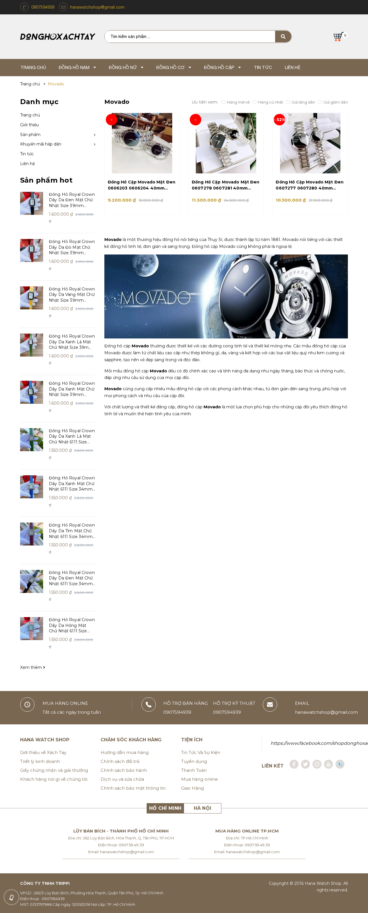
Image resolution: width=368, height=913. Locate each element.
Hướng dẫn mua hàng (125, 752)
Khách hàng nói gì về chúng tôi (53, 779)
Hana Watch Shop (44, 739)
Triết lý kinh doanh (40, 761)
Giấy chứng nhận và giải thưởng (54, 770)
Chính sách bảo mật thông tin (133, 788)
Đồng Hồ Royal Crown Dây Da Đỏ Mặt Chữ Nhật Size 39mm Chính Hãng (72, 247)
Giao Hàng (192, 788)
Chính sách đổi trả (120, 761)
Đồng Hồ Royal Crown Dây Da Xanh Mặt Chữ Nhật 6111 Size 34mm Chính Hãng (72, 483)
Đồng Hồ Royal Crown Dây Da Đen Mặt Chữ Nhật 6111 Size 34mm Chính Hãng (72, 578)
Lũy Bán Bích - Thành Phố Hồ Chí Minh (121, 831)
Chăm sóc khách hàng (131, 739)
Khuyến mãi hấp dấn (40, 144)
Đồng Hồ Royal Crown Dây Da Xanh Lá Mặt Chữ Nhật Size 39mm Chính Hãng (72, 342)
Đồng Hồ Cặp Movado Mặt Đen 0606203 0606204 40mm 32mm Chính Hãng (142, 185)
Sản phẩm (30, 134)
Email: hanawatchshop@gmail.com (121, 851)
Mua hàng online (199, 779)
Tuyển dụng (194, 761)
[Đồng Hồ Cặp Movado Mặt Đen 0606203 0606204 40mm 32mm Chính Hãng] (142, 143)
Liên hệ (27, 163)
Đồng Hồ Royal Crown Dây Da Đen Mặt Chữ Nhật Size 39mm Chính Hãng (72, 200)
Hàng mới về (238, 102)
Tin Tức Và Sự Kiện (200, 752)
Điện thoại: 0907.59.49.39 (121, 845)
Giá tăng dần (303, 102)
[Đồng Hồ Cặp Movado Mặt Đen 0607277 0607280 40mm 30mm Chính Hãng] (310, 143)
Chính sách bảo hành (124, 770)
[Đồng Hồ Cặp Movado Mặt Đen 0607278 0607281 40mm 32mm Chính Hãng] (226, 143)
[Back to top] (355, 896)
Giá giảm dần (335, 102)
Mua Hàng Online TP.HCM (247, 831)
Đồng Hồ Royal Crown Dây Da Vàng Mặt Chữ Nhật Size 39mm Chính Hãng (72, 294)
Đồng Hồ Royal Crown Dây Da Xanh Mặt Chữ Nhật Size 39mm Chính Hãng (72, 389)
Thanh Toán (194, 770)
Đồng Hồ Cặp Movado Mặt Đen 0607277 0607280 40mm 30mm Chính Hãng (310, 185)
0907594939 (42, 7)
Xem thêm (31, 667)
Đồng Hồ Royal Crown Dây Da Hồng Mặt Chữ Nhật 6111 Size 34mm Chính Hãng (72, 625)
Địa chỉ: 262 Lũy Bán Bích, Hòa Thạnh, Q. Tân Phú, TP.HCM (121, 838)
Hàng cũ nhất (270, 102)
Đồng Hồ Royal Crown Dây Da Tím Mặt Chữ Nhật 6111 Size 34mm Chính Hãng (72, 530)
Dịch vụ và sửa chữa (122, 779)
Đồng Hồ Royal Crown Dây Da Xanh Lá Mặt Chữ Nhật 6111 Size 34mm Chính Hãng (72, 436)
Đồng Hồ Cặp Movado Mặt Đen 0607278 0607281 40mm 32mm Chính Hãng (226, 185)
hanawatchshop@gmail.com (97, 7)
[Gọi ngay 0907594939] (11, 897)
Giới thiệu (29, 124)
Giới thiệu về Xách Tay (43, 752)
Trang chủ (30, 115)
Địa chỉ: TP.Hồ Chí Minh (247, 838)
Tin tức (27, 153)
